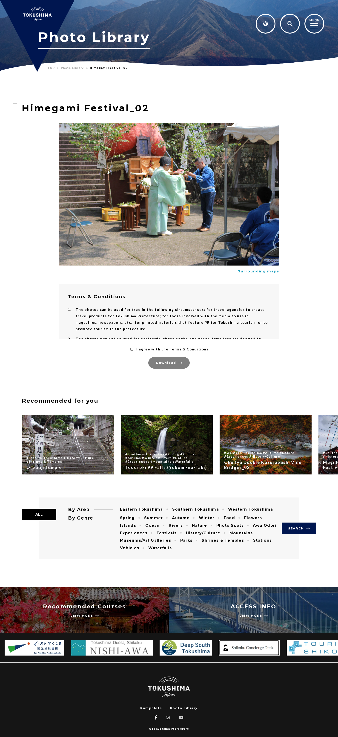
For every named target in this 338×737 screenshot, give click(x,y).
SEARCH (296, 528)
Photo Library (184, 708)
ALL (39, 514)
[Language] (265, 24)
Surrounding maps (258, 271)
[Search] (290, 24)
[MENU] (314, 24)
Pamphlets (151, 708)
